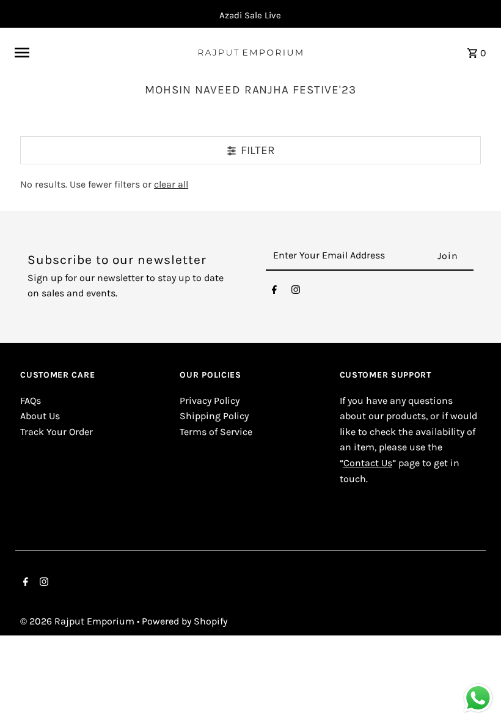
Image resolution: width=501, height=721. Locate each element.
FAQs (30, 400)
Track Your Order (56, 431)
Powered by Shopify (184, 621)
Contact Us (367, 463)
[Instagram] (295, 293)
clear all (171, 184)
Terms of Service (216, 431)
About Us (40, 416)
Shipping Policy (214, 416)
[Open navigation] (101, 52)
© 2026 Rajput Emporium (78, 621)
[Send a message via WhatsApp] (478, 698)
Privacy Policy (210, 400)
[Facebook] (274, 293)
